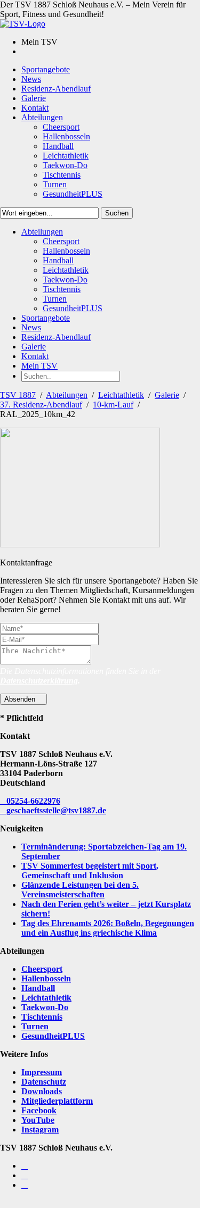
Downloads (41, 1091)
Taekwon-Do (44, 1007)
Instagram (40, 1129)
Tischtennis (41, 1016)
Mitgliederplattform (57, 1100)
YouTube (37, 1119)
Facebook (39, 1110)
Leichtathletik (121, 394)
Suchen (117, 213)
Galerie (167, 394)
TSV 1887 (18, 394)
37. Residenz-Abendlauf (41, 404)
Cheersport (41, 968)
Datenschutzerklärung (39, 680)
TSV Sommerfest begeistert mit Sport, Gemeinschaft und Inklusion (89, 870)
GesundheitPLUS (53, 1035)
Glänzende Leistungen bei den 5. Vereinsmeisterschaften (80, 889)
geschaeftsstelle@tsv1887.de (56, 810)
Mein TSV (39, 365)
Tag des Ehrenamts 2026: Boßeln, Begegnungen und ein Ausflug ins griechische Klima (107, 928)
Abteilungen (66, 394)
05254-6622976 (33, 800)
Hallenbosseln (46, 978)
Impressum (41, 1072)
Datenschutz (43, 1081)
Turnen (35, 1026)
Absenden (20, 699)
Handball (38, 988)
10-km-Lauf (113, 404)
